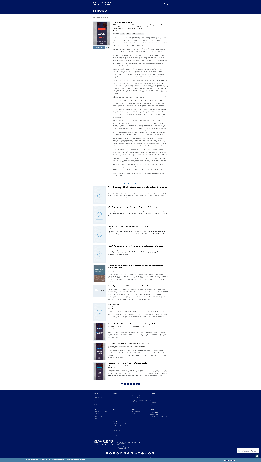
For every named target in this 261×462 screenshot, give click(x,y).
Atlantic (152, 409)
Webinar (152, 404)
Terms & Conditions (142, 457)
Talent (153, 3)
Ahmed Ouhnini (120, 270)
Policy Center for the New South (120, 423)
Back (166, 17)
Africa (134, 33)
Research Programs (117, 425)
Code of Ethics (116, 430)
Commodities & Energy (99, 400)
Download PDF (99, 47)
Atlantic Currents (154, 414)
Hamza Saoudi (112, 270)
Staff (114, 432)
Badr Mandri (142, 346)
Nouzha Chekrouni (145, 25)
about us (115, 421)
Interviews (152, 397)
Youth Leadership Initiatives (100, 411)
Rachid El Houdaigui (138, 26)
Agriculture (96, 402)
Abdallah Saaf (139, 28)
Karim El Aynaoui (127, 26)
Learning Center (116, 435)
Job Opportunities (136, 411)
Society (122, 33)
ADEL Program (97, 413)
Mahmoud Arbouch (147, 326)
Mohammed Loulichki (119, 28)
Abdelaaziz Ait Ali (136, 326)
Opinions (135, 3)
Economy (96, 395)
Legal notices (136, 457)
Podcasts (152, 395)
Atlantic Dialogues (136, 397)
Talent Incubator (135, 416)
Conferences (153, 402)
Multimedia (147, 3)
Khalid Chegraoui (135, 25)
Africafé (152, 400)
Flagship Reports (154, 412)
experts (159, 3)
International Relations (99, 397)
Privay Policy (148, 457)
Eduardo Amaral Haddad (114, 326)
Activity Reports (117, 427)
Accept (226, 460)
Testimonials (134, 413)
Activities (96, 418)
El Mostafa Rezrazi (130, 28)
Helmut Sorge (112, 306)
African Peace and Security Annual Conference (140, 401)
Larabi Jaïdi (156, 26)
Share (108, 47)
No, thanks (232, 460)
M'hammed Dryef (117, 26)
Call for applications (99, 416)
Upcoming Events (136, 395)
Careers (96, 420)
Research (128, 3)
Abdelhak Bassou (117, 25)
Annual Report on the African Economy (159, 416)
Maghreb (140, 33)
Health (128, 33)
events (141, 3)
